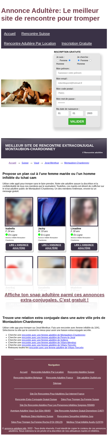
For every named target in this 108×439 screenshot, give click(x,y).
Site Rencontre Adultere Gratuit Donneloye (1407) (79, 411)
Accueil (10, 34)
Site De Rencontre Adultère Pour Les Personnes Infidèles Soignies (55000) (57, 405)
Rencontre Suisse (35, 34)
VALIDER (77, 121)
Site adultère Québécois (89, 378)
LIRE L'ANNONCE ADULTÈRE (19, 246)
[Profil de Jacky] (51, 225)
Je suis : (60, 57)
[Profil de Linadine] (84, 225)
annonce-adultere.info (15, 428)
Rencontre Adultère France (59, 378)
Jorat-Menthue (52, 163)
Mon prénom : (63, 68)
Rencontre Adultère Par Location (30, 43)
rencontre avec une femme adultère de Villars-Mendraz (49, 342)
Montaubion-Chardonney (76, 163)
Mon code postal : (65, 89)
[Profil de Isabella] (18, 225)
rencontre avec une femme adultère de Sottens (45, 340)
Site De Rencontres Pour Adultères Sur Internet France (57, 394)
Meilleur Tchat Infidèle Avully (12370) (85, 422)
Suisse (25, 163)
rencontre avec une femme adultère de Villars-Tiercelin (49, 345)
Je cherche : (83, 57)
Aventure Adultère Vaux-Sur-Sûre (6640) (30, 411)
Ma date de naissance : (67, 109)
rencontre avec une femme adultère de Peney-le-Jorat (48, 337)
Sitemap (57, 383)
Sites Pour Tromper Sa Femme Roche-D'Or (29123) (37, 422)
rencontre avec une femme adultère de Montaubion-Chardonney (53, 335)
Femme (63, 60)
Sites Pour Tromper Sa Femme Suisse (80, 399)
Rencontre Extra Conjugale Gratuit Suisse (36, 399)
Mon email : (62, 78)
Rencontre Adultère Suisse (81, 372)
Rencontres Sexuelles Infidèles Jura (75, 416)
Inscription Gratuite (77, 43)
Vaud (36, 163)
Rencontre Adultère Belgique (28, 378)
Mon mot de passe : (66, 99)
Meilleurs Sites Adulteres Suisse (37, 416)
